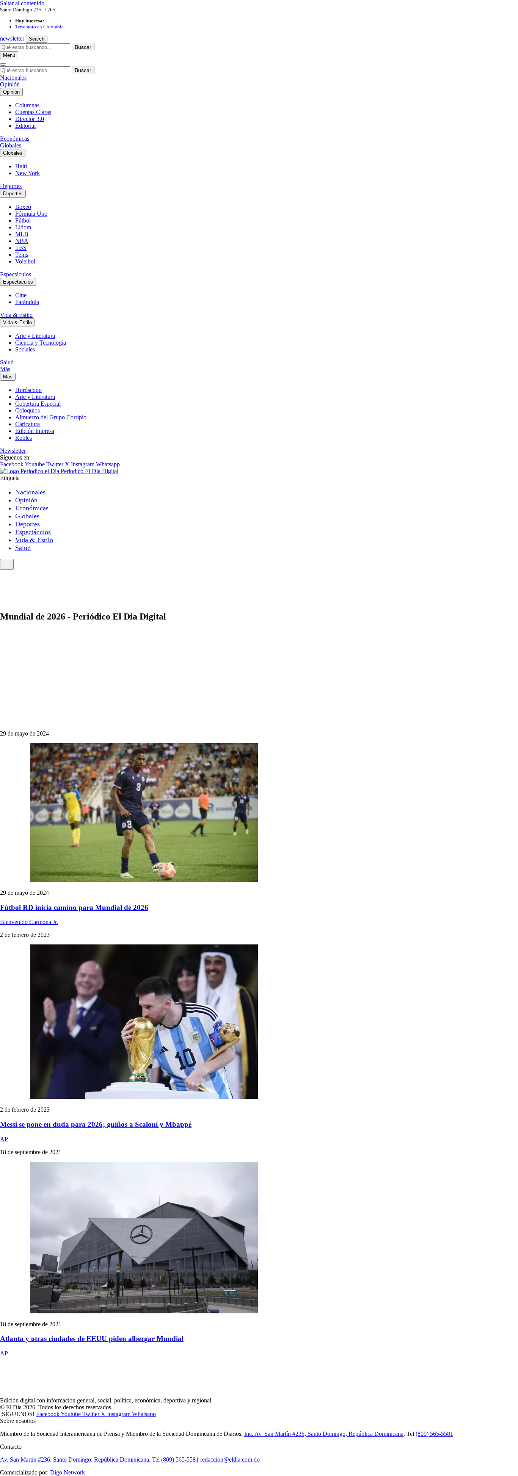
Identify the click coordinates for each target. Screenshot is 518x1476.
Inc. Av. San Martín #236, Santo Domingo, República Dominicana (323, 1434)
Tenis (21, 254)
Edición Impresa (34, 431)
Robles (23, 437)
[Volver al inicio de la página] (7, 564)
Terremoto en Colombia (39, 27)
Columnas (27, 105)
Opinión (10, 84)
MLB (21, 234)
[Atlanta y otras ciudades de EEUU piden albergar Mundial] (259, 1238)
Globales (10, 145)
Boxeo (23, 207)
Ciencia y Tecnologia (40, 342)
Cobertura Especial (38, 403)
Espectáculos (15, 274)
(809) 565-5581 (434, 1434)
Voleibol (25, 261)
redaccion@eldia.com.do (230, 1459)
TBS (21, 248)
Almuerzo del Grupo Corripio (50, 417)
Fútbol (23, 220)
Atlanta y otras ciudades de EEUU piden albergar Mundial (92, 1339)
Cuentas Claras (33, 112)
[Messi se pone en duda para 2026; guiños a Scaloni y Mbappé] (259, 1022)
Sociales (25, 349)
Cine (21, 295)
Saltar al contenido (22, 3)
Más (5, 369)
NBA (21, 241)
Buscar (83, 47)
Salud (7, 362)
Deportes (11, 186)
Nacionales (13, 77)
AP (4, 1139)
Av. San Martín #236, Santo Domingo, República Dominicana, (75, 1459)
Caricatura (27, 424)
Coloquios (27, 410)
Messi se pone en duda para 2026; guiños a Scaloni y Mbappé (96, 1124)
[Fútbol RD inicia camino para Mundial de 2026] (259, 813)
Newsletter (13, 450)
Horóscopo (28, 390)
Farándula (27, 302)
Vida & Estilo (16, 315)
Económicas (14, 138)
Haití (21, 166)
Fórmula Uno (31, 213)
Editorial (25, 125)
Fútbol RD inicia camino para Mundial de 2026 (74, 907)
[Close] (3, 64)
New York (27, 173)
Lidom (23, 227)
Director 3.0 (29, 119)
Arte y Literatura (35, 336)
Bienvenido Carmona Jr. (29, 922)
